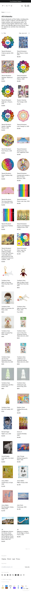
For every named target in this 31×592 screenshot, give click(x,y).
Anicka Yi (19, 431)
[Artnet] (5, 575)
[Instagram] (10, 575)
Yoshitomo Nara (6, 280)
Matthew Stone (21, 407)
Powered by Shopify (5, 581)
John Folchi (20, 505)
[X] (13, 575)
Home (3, 12)
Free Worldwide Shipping (15, 1)
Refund (9, 559)
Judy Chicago (20, 456)
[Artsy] (2, 575)
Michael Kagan (5, 431)
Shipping (4, 559)
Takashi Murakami (6, 51)
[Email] (23, 575)
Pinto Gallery (8, 579)
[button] (25, 5)
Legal (13, 559)
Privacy (18, 559)
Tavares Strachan (21, 100)
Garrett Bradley (5, 456)
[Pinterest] (7, 575)
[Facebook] (18, 575)
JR (2, 529)
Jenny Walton (5, 480)
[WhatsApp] (21, 575)
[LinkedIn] (15, 575)
